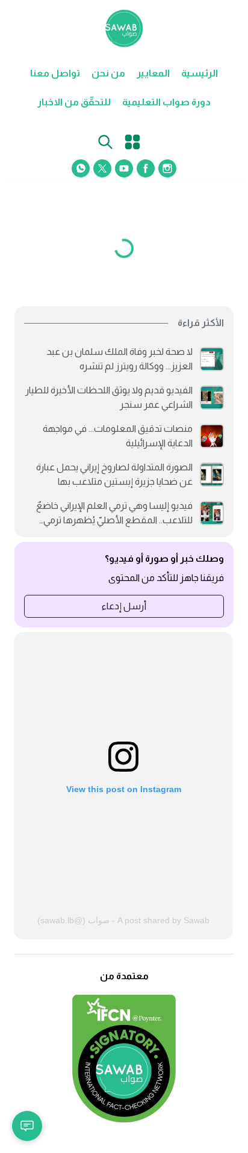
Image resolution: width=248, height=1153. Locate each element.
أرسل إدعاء (124, 606)
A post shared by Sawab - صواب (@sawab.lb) (123, 920)
